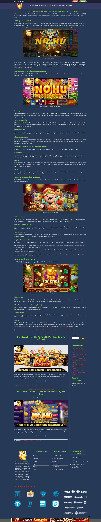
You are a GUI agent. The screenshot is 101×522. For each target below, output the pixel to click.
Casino (42, 5)
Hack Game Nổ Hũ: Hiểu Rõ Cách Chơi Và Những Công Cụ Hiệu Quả (41, 338)
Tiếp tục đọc (41, 381)
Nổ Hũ (46, 5)
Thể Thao (37, 5)
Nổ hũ (16, 14)
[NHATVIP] (21, 6)
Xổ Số (63, 5)
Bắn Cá (56, 5)
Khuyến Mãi (69, 5)
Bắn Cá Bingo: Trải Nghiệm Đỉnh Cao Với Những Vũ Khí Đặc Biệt (78, 372)
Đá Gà (60, 5)
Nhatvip (32, 5)
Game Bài (51, 5)
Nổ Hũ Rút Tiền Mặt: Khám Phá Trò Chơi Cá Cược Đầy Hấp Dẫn (41, 393)
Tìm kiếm (74, 335)
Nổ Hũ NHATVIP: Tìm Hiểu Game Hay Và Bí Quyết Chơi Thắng (41, 334)
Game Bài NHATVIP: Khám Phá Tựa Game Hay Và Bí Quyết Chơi (55, 330)
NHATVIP (39, 14)
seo (48, 343)
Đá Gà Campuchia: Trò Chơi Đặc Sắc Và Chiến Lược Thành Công (79, 350)
